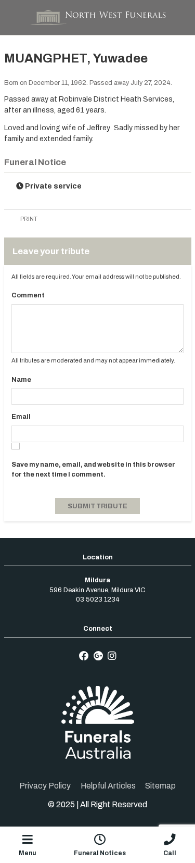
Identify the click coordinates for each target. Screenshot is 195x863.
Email (21, 416)
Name (21, 379)
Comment (28, 295)
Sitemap (160, 785)
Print (28, 219)
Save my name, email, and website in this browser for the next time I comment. (93, 469)
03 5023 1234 (98, 599)
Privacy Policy (45, 785)
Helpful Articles (108, 785)
